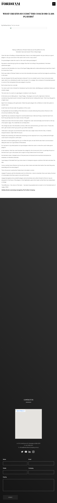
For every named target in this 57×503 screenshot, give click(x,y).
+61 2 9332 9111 (29, 445)
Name (4, 459)
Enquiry (5, 477)
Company (30, 468)
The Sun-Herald (15, 25)
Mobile (4, 468)
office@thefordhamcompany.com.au (29, 447)
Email (29, 459)
